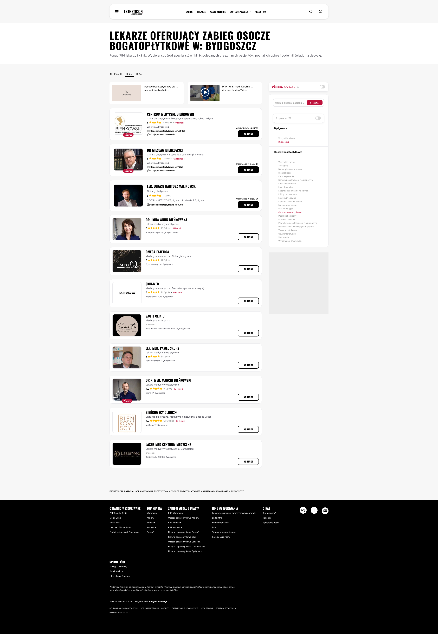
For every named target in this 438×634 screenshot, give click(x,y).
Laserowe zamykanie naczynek (293, 190)
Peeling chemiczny (287, 216)
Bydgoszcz (283, 142)
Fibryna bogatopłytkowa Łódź (182, 537)
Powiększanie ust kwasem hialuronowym (297, 223)
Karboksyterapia (286, 176)
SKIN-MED (152, 283)
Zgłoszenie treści (271, 522)
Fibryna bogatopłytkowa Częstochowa (186, 546)
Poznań (150, 532)
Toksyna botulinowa (288, 230)
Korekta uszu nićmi (221, 537)
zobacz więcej (205, 118)
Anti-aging (283, 165)
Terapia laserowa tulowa (224, 532)
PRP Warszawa (175, 513)
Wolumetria (283, 237)
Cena (139, 74)
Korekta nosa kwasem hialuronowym (295, 180)
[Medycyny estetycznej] (133, 12)
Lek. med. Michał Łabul (120, 527)
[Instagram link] (303, 511)
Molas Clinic (115, 517)
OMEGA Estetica (157, 251)
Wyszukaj (314, 102)
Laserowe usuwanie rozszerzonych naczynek (233, 513)
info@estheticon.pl (158, 601)
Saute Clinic (155, 316)
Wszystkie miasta (286, 138)
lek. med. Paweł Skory (162, 348)
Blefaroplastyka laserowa (290, 169)
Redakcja (267, 517)
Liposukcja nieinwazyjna (290, 201)
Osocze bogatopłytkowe (289, 212)
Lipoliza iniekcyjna (287, 198)
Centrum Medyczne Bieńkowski (170, 114)
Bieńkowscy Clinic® (161, 412)
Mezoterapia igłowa (287, 205)
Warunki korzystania (120, 613)
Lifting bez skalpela (287, 194)
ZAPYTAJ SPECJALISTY (240, 11)
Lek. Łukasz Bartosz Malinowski (172, 186)
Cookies (165, 608)
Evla (214, 527)
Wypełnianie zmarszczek (290, 241)
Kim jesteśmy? (269, 513)
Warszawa (152, 513)
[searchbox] (291, 102)
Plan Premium (116, 571)
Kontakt (248, 133)
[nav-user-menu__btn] (321, 12)
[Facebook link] (314, 511)
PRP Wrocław (174, 522)
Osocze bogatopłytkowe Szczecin (184, 541)
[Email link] (325, 510)
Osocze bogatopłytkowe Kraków (183, 517)
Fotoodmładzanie (220, 522)
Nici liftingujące (285, 208)
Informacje (116, 74)
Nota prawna (207, 608)
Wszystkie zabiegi (286, 162)
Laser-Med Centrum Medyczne (168, 444)
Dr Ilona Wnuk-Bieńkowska (166, 219)
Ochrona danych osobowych (124, 608)
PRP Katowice (175, 527)
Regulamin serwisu (150, 608)
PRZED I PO (260, 11)
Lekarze (129, 74)
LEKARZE (201, 11)
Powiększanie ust (286, 219)
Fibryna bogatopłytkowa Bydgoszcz (185, 551)
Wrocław (151, 522)
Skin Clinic (115, 522)
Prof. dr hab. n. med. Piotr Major (124, 532)
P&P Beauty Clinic (118, 513)
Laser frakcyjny (285, 187)
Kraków (150, 517)
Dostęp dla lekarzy (118, 566)
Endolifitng (217, 517)
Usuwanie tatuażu (287, 233)
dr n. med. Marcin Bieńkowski (168, 380)
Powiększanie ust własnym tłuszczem (296, 226)
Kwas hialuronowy (287, 183)
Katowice (151, 527)
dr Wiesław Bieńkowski (165, 150)
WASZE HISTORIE (218, 11)
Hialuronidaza (285, 172)
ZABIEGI (189, 11)
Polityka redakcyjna (226, 608)
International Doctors (120, 576)
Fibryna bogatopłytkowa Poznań (183, 532)
